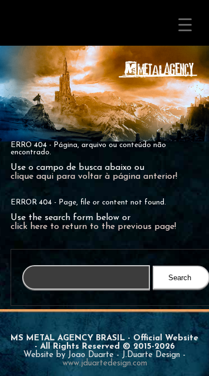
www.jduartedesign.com (104, 363)
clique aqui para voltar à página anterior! (94, 176)
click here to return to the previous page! (93, 226)
